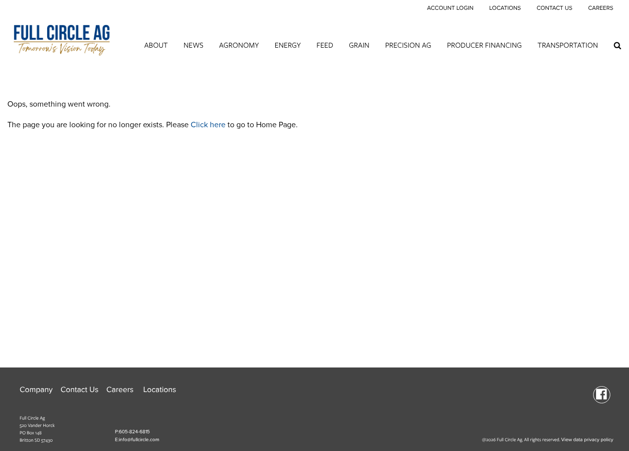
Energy (288, 45)
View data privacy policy (587, 440)
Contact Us (554, 8)
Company (36, 390)
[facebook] (602, 394)
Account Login (450, 8)
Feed (324, 45)
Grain (359, 45)
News (193, 45)
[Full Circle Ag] (61, 37)
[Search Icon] (617, 45)
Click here (208, 125)
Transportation (568, 45)
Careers (600, 8)
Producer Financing (484, 45)
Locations (504, 8)
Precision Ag (408, 45)
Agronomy (239, 45)
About (156, 45)
